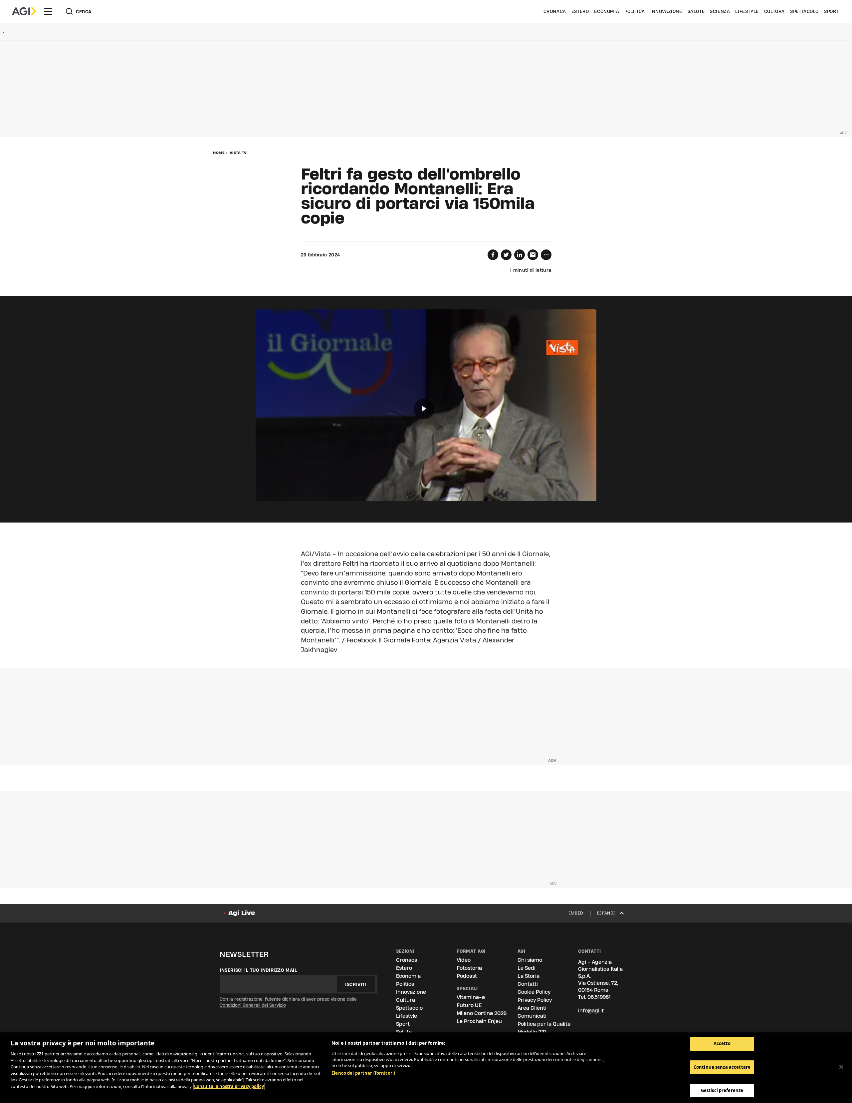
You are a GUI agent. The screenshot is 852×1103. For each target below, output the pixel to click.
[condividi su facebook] (493, 254)
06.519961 (599, 997)
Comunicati (532, 1016)
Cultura (774, 11)
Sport (831, 11)
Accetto (722, 1043)
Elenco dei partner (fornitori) (363, 1073)
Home (219, 152)
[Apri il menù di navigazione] (48, 11)
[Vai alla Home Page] (24, 11)
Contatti (528, 984)
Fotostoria (469, 968)
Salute (696, 11)
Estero (580, 11)
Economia (606, 11)
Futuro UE (469, 1005)
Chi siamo (530, 960)
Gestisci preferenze (722, 1090)
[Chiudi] (841, 1067)
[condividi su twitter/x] (506, 254)
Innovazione (666, 11)
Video (464, 960)
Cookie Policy (534, 992)
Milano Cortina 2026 (482, 1013)
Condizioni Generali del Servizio (253, 1005)
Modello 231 (532, 1032)
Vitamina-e (471, 997)
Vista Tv (238, 152)
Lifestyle (746, 11)
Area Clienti (532, 1008)
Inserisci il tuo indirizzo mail (258, 970)
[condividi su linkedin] (519, 254)
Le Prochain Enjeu (479, 1021)
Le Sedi (526, 968)
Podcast (467, 976)
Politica (634, 11)
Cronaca (554, 11)
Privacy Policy (535, 1000)
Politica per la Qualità (544, 1024)
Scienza (720, 11)
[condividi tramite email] (533, 254)
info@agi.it (591, 1010)
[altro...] (546, 254)
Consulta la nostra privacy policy (229, 1086)
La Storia (528, 976)
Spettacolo (804, 11)
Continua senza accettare (722, 1067)
